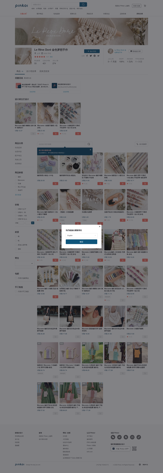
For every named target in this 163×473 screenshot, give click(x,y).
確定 (81, 241)
